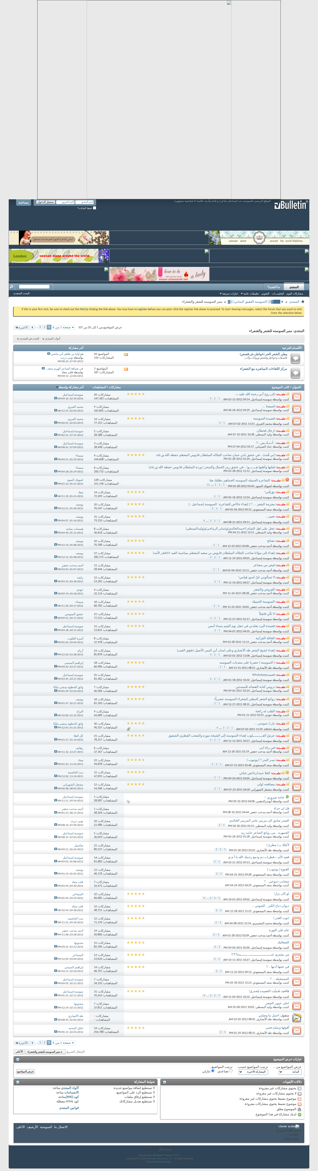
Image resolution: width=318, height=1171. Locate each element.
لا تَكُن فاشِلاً (267, 614)
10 (95, 541)
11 (95, 565)
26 (95, 394)
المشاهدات (99, 387)
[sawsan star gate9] (59, 273)
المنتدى (294, 287)
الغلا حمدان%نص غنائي (254, 773)
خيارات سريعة (230, 293)
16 (95, 602)
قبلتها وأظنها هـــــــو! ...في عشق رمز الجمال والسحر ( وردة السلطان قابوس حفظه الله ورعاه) (212, 467)
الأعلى (19, 1052)
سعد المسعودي (262, 509)
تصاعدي (223, 1071)
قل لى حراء (281, 808)
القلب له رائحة (265, 711)
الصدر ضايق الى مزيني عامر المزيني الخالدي (259, 820)
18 (95, 663)
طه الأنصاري (264, 668)
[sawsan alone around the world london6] (59, 254)
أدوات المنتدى (52, 338)
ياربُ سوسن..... (264, 723)
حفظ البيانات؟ (85, 208)
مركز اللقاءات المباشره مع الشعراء (263, 369)
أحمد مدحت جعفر (261, 546)
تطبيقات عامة (251, 293)
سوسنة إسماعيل (261, 399)
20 (95, 504)
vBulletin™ (158, 1155)
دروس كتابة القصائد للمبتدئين (255, 687)
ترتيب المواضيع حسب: (253, 1067)
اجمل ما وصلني (269, 1015)
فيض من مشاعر (264, 565)
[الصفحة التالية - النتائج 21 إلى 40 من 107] (32, 327)
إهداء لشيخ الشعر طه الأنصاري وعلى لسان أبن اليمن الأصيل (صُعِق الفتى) (226, 650)
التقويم (265, 293)
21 (95, 614)
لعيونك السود (264, 486)
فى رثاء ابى (267, 748)
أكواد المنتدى (70, 1088)
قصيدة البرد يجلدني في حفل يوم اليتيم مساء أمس (241, 626)
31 (95, 516)
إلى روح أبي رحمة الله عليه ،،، (255, 394)
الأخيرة (23, 327)
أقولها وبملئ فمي (277, 1027)
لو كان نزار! (281, 893)
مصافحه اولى (266, 784)
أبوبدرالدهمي (264, 801)
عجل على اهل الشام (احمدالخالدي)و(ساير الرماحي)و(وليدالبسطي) (230, 528)
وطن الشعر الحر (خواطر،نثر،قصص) (263, 354)
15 (95, 626)
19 (95, 930)
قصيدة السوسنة (264, 418)
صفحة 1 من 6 (62, 327)
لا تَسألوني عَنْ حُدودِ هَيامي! (256, 577)
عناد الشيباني (263, 446)
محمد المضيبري (262, 923)
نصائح (271, 541)
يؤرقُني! (269, 492)
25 (95, 675)
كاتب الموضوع (280, 387)
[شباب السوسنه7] (259, 273)
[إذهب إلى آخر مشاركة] (55, 398)
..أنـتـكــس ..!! (265, 443)
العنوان (296, 387)
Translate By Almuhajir (159, 1162)
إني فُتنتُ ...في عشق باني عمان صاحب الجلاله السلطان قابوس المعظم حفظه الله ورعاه (215, 455)
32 (95, 894)
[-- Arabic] (289, 1135)
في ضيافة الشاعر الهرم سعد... (64, 368)
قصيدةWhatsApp (263, 674)
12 (95, 577)
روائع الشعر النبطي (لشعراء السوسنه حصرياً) (244, 699)
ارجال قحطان (266, 430)
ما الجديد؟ (274, 287)
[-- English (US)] (289, 1139)
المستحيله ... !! (279, 979)
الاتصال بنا (61, 1127)
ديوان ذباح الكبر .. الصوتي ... (270, 906)
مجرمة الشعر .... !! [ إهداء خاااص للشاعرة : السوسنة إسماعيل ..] (232, 504)
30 (95, 723)
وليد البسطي (264, 434)
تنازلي (206, 1071)
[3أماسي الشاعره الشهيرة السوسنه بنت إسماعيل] (59, 236)
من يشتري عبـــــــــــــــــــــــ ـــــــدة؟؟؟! (260, 954)
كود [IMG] (72, 1097)
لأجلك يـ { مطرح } (278, 845)
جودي (268, 715)
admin (268, 729)
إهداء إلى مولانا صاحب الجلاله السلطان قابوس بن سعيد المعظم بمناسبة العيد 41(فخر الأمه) (214, 553)
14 (95, 419)
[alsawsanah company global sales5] (159, 254)
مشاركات (115, 387)
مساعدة (24, 202)
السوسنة (46, 1127)
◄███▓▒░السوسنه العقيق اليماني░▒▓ (255, 301)
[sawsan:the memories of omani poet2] (159, 236)
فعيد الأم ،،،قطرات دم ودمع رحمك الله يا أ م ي (258, 857)
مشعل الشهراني (261, 789)
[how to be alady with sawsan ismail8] (159, 273)
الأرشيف (32, 1127)
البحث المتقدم (22, 293)
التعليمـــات (278, 293)
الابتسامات (71, 1092)
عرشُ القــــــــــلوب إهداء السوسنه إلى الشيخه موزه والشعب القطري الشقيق (221, 735)
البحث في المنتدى (29, 338)
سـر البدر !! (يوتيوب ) (261, 760)
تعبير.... (270, 516)
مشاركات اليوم (294, 293)
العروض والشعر (264, 589)
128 (96, 480)
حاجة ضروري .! (274, 797)
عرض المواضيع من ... (287, 1067)
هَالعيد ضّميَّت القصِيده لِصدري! (269, 991)
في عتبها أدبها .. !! (277, 966)
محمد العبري (264, 423)
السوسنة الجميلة (263, 601)
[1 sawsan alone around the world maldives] (259, 236)
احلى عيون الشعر (277, 1003)
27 (95, 553)
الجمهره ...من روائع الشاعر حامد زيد (265, 833)
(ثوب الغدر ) (281, 918)
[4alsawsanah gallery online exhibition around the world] (259, 254)
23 (95, 650)
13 (208, 485)
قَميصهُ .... (268, 406)
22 (95, 760)
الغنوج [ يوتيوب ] (278, 869)
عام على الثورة (279, 930)
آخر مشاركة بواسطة (71, 387)
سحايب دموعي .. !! (276, 881)
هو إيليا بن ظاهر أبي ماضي (67, 354)
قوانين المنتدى (69, 1108)
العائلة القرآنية (265, 638)
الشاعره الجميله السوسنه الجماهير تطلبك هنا (239, 480)
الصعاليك (283, 942)
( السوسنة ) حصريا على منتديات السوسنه (247, 662)
